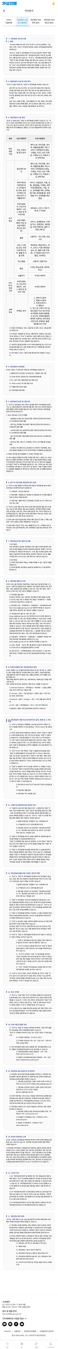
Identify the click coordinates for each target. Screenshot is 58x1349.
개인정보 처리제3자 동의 (49, 21)
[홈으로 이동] (9, 3)
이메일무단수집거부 (47, 1331)
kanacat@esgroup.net (11, 1314)
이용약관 (17, 1331)
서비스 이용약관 (8, 21)
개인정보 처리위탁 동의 (35, 21)
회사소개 (7, 1331)
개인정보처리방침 (30, 1331)
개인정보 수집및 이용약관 (22, 21)
